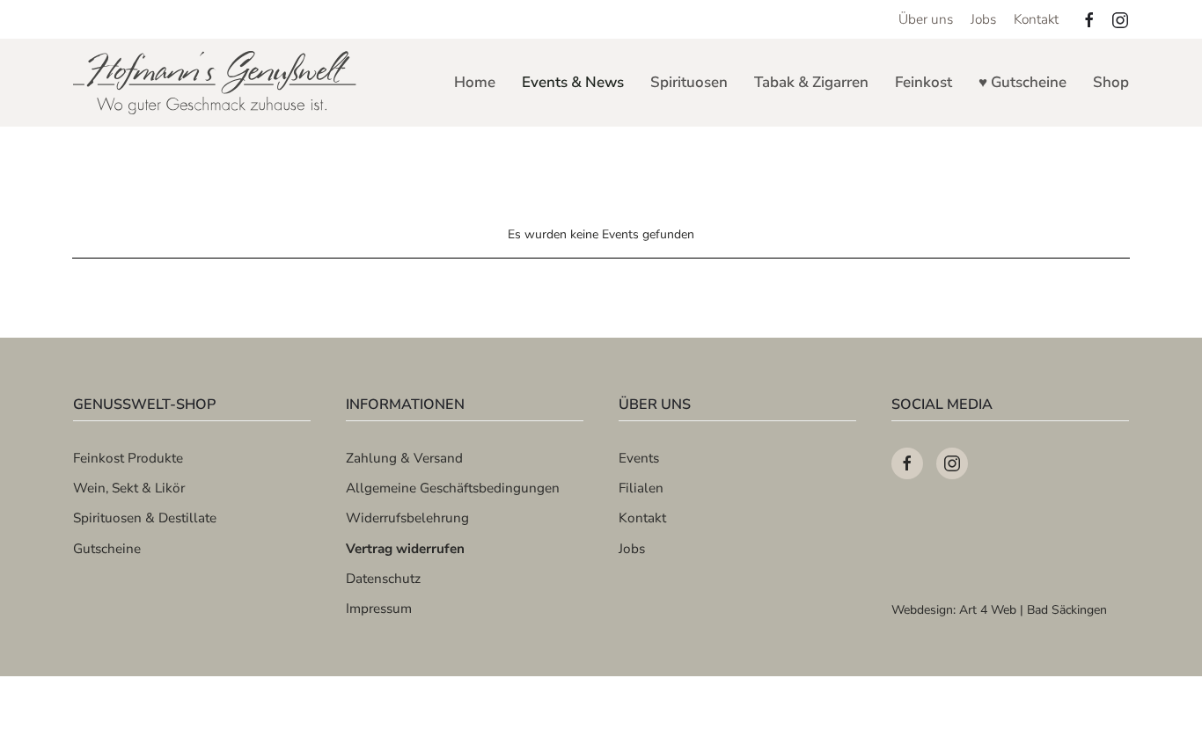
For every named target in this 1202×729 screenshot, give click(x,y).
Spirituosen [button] (689, 82)
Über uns (925, 19)
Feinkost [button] (923, 82)
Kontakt (1036, 19)
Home (474, 82)
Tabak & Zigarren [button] (811, 82)
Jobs (983, 19)
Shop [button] (1111, 82)
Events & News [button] (573, 82)
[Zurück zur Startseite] (216, 83)
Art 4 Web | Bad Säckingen (1033, 609)
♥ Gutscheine (1022, 82)
